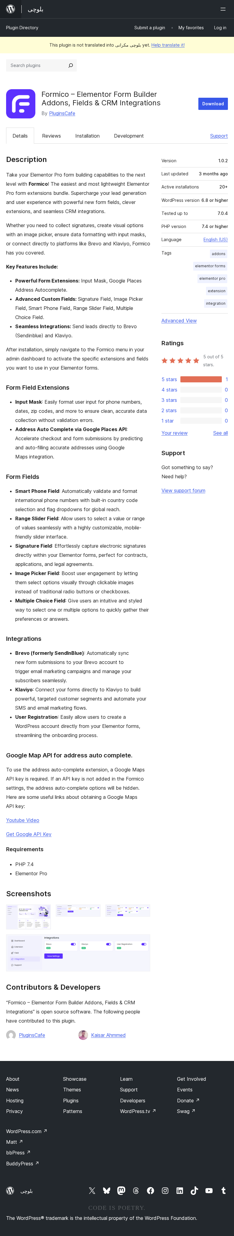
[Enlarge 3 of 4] (142, 913)
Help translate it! (168, 44)
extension (216, 291)
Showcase (75, 1079)
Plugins (71, 1100)
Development (129, 136)
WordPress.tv (138, 1111)
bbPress (18, 1153)
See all (220, 433)
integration (215, 303)
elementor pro (212, 278)
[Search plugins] (71, 65)
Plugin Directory (22, 27)
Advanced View (179, 321)
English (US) (216, 239)
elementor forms (210, 266)
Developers (132, 1100)
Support (219, 136)
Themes (72, 1090)
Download (213, 103)
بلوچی (26, 1191)
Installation (87, 136)
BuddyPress (22, 1164)
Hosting (14, 1100)
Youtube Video (22, 820)
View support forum (183, 490)
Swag (186, 1111)
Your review (174, 433)
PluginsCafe (62, 113)
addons (218, 253)
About (13, 1079)
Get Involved (191, 1079)
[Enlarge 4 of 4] (142, 942)
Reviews (51, 136)
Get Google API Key (28, 834)
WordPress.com (27, 1131)
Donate (188, 1100)
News (12, 1090)
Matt (14, 1142)
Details (20, 136)
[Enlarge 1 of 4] (43, 913)
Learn (126, 1079)
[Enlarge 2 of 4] (92, 913)
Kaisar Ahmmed (108, 1035)
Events (185, 1090)
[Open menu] (224, 9)
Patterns (72, 1111)
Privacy (14, 1111)
